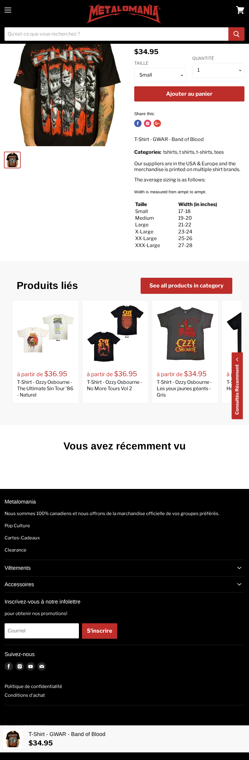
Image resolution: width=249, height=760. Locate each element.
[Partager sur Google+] (157, 123)
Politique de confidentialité (33, 686)
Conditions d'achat (25, 695)
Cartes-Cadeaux (22, 538)
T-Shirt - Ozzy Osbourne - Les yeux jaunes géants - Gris (184, 388)
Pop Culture (17, 525)
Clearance (15, 550)
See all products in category (186, 285)
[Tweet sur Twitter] (147, 123)
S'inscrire (99, 631)
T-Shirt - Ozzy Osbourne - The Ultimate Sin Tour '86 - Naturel (45, 388)
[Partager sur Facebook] (138, 123)
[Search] (236, 34)
